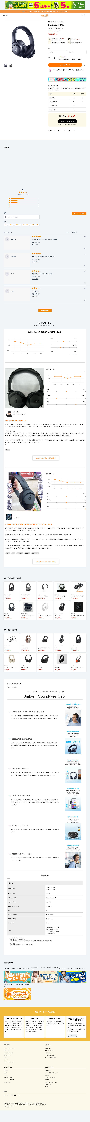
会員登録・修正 (7, 1082)
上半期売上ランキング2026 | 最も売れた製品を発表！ (16, 985)
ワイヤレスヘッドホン (59, 22)
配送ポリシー (48, 1086)
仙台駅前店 (52, 109)
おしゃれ (27, 553)
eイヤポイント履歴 (8, 1077)
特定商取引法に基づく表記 (51, 1082)
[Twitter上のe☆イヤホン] (8, 1095)
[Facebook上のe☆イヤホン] (15, 1095)
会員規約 (47, 1075)
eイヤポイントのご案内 (9, 1079)
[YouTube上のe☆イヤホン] (4, 1095)
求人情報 (5, 1072)
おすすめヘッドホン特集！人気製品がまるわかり (72, 968)
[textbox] (22, 217)
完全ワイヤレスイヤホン (9, 1048)
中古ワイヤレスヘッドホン (9, 1062)
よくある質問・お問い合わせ (51, 1072)
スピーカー (6, 1059)
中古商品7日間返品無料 (50, 1057)
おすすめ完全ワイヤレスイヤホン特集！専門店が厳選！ (44, 968)
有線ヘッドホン (7, 1055)
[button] (54, 31)
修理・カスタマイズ (49, 1050)
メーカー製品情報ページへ (14, 684)
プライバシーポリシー (50, 1077)
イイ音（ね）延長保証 (50, 1055)
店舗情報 (5, 1075)
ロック (7, 449)
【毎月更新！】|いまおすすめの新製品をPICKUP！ (17, 968)
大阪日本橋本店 (54, 102)
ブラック (71, 52)
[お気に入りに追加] (84, 65)
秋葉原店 (52, 98)
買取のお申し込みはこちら (67, 121)
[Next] (44, 41)
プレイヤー (6, 1057)
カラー (49, 48)
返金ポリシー (48, 1084)
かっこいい (19, 553)
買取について (48, 1048)
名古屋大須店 (53, 105)
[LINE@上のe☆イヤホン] (11, 1095)
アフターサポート (49, 1053)
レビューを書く (80, 214)
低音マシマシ (35, 553)
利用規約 (47, 1079)
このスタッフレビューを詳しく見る (46, 458)
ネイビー (51, 52)
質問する (43, 311)
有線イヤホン (6, 1050)
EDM (13, 553)
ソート (67, 232)
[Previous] (4, 41)
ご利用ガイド (72, 1035)
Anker (50, 22)
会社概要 (5, 1070)
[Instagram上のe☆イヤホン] (18, 1095)
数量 (49, 58)
